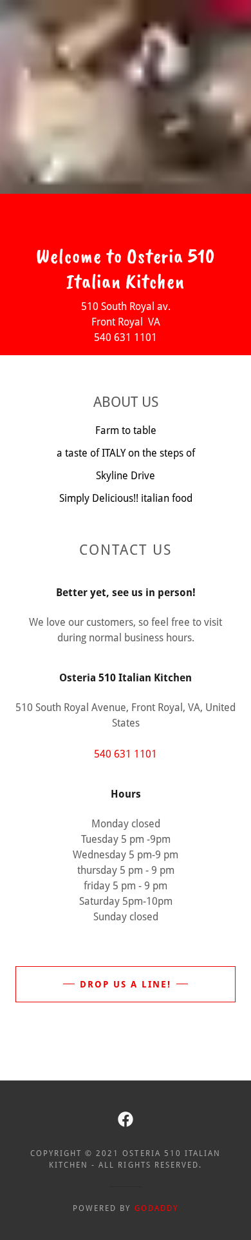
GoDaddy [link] (156, 1208)
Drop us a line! (125, 984)
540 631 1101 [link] (125, 754)
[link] (125, 1119)
